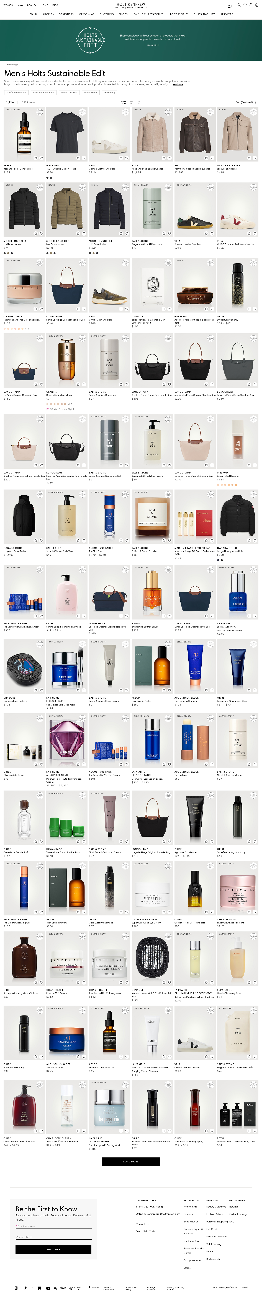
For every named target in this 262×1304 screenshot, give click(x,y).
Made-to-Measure (216, 1236)
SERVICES (226, 14)
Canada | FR (79, 1288)
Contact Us (142, 1224)
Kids (55, 5)
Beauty (31, 5)
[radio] (123, 102)
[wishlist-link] (245, 5)
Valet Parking (213, 1244)
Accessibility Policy (131, 1288)
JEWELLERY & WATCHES (148, 14)
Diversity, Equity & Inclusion (193, 1231)
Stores (187, 1267)
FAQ (231, 1221)
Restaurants (213, 1259)
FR (234, 5)
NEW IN (32, 14)
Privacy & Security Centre (194, 1250)
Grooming (109, 92)
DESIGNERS (66, 14)
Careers (188, 1214)
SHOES (123, 14)
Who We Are (190, 1206)
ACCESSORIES (179, 14)
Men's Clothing (69, 92)
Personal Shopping (217, 1221)
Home (44, 5)
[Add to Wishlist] (41, 158)
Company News (192, 1260)
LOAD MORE (131, 1161)
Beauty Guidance (216, 1206)
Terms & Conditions (109, 1288)
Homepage (12, 65)
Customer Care (192, 1241)
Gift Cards (212, 1229)
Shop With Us (191, 1221)
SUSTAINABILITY (204, 14)
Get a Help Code (145, 1231)
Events (209, 1251)
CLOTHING (107, 14)
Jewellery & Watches (43, 92)
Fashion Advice (215, 1214)
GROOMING (87, 14)
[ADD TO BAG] (36, 158)
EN (229, 5)
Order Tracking (238, 1214)
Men (20, 5)
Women (8, 5)
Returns (233, 1206)
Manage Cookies (151, 1288)
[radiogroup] (131, 102)
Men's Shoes (90, 92)
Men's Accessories (16, 92)
